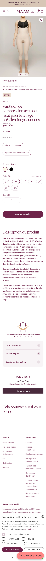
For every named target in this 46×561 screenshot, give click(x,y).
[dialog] (23, 537)
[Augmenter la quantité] (18, 200)
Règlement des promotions (32, 494)
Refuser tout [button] (34, 550)
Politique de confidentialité (32, 460)
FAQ (4, 458)
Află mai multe (30, 529)
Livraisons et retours (34, 454)
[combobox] (43, 516)
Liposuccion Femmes (32, 89)
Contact (29, 442)
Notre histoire (8, 442)
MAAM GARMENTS (10, 81)
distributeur (8, 463)
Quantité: (6, 195)
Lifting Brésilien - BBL (12, 89)
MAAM (5, 101)
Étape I (7, 95)
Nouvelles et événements (8, 452)
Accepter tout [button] (12, 550)
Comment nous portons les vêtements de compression (32, 484)
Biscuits (6, 467)
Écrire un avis (23, 391)
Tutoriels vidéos (9, 447)
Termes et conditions (30, 448)
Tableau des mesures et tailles (33, 467)
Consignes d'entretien (30, 474)
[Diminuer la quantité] (6, 200)
